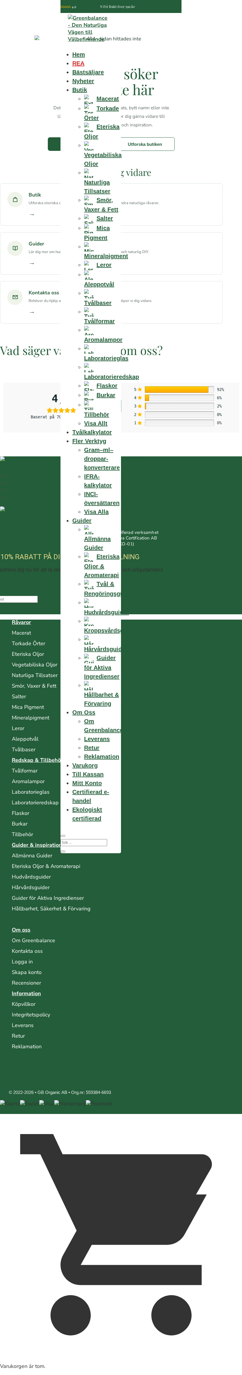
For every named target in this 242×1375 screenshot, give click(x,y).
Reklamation (101, 756)
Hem (78, 54)
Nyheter (83, 81)
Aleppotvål (25, 738)
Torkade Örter (28, 643)
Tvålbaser (23, 749)
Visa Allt (95, 423)
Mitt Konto (87, 783)
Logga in (22, 961)
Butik (79, 90)
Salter (19, 696)
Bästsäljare (88, 72)
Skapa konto (27, 972)
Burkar (19, 823)
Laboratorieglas (31, 791)
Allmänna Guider (32, 855)
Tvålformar (24, 770)
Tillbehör (22, 834)
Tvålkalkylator (92, 432)
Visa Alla (96, 512)
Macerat (21, 632)
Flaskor (20, 813)
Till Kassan (88, 774)
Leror (18, 728)
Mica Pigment (28, 707)
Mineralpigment (30, 717)
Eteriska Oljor (28, 654)
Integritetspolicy (31, 1014)
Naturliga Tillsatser (35, 675)
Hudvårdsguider (31, 876)
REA (78, 63)
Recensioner (26, 982)
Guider (81, 520)
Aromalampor (28, 781)
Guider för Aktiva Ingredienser (48, 898)
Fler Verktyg (89, 441)
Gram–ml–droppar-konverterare (102, 459)
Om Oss (83, 712)
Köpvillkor (23, 1004)
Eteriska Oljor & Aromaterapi (46, 866)
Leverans (97, 739)
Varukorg (85, 765)
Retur (91, 748)
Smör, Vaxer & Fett (34, 685)
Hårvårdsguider (31, 887)
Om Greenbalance (33, 940)
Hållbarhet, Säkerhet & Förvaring (51, 908)
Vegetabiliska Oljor (34, 664)
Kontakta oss (27, 951)
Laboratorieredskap (35, 802)
